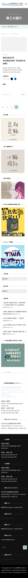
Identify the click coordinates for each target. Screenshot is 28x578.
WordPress (23, 572)
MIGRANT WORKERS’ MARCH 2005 (14, 60)
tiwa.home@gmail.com (8, 396)
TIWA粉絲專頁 (7, 372)
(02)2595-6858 (5, 394)
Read (22, 94)
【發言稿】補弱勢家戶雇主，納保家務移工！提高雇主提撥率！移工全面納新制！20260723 (14, 305)
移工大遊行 (5, 54)
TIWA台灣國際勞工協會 (17, 568)
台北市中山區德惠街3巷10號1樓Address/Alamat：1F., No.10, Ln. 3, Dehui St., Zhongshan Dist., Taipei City (13, 389)
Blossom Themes (8, 572)
